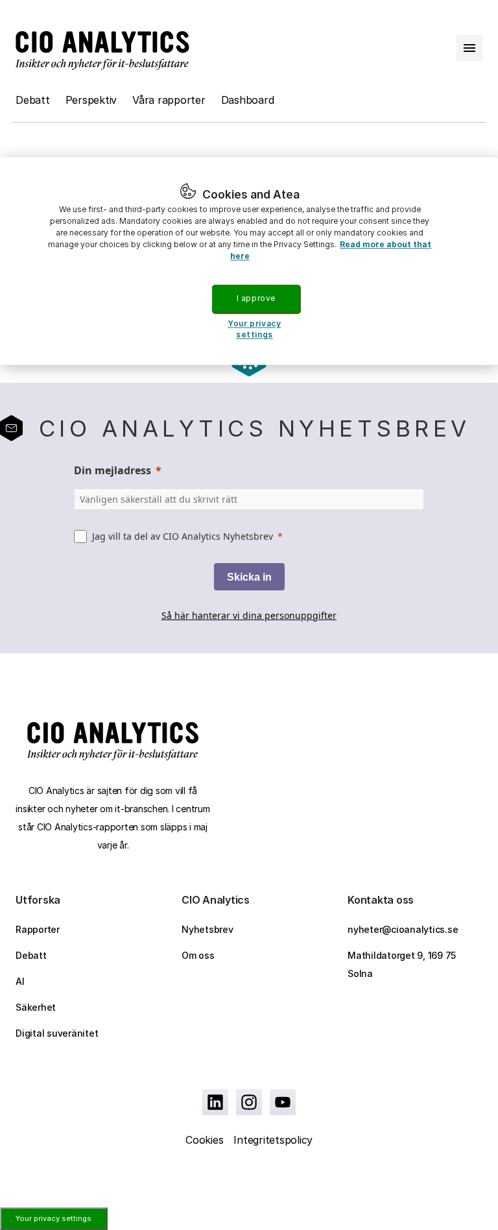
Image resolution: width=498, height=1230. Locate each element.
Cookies (204, 1139)
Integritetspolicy (273, 1139)
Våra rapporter (169, 99)
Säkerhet (36, 1007)
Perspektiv (91, 99)
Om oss (198, 955)
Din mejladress (112, 470)
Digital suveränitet (57, 1033)
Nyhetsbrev (207, 929)
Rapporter (38, 929)
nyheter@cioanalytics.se (403, 929)
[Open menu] (469, 48)
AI (20, 981)
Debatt (33, 99)
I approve (256, 298)
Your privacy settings (53, 1218)
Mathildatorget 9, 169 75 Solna (402, 964)
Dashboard (247, 99)
